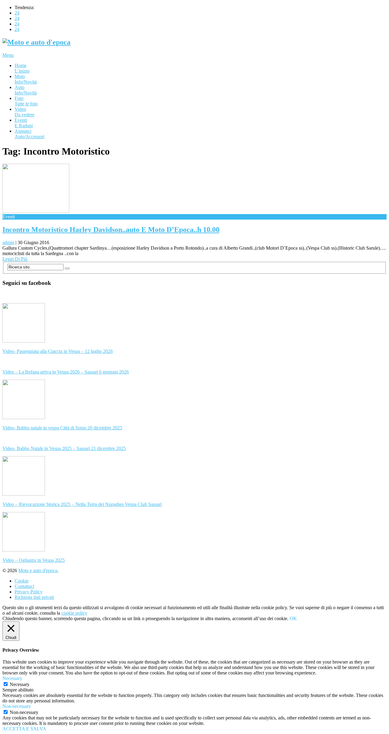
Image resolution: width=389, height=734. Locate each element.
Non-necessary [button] (16, 706)
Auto (26, 90)
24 (17, 12)
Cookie (22, 580)
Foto (26, 101)
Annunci (29, 133)
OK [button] (293, 618)
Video (24, 112)
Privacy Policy (29, 591)
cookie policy (74, 613)
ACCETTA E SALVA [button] (24, 728)
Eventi (24, 123)
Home (22, 68)
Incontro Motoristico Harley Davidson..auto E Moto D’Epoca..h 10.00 (110, 230)
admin (8, 242)
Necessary (19, 684)
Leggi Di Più (14, 258)
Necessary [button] (12, 678)
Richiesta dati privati (34, 597)
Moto (26, 79)
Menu (8, 55)
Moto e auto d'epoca (37, 570)
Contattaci (24, 586)
